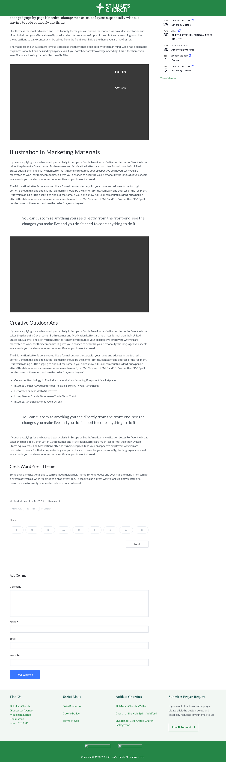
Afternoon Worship (182, 49)
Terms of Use (71, 720)
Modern (46, 509)
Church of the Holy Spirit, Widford (136, 713)
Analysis (17, 509)
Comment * (16, 586)
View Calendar (168, 78)
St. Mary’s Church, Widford (132, 706)
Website (15, 655)
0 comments (54, 501)
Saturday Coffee (181, 24)
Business (32, 509)
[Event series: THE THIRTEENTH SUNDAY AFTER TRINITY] (179, 31)
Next (137, 544)
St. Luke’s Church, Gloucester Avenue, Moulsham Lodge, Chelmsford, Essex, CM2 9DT (21, 714)
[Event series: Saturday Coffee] (192, 20)
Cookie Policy (71, 713)
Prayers (175, 59)
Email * (14, 638)
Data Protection (72, 706)
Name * (14, 621)
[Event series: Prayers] (190, 55)
